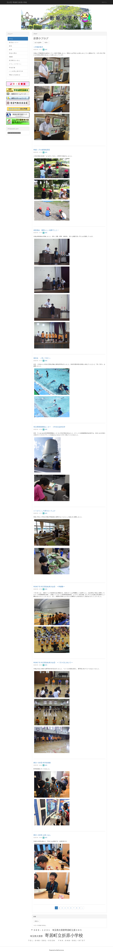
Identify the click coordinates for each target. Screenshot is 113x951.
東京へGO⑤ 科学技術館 (42, 762)
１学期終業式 (38, 47)
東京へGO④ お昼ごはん (42, 835)
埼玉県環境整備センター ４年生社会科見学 (49, 427)
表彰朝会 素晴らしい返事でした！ (46, 230)
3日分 (36, 921)
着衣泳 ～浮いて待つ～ (42, 358)
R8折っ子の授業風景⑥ (41, 149)
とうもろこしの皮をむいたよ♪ (44, 510)
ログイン (104, 2)
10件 (45, 42)
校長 (46, 49)
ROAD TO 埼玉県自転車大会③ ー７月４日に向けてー (53, 662)
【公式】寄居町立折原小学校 (16, 2)
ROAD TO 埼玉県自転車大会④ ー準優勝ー (49, 586)
